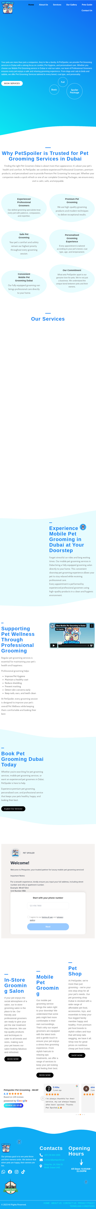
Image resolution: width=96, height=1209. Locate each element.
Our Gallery (71, 5)
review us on (12, 1105)
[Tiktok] (23, 1172)
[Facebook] (10, 1172)
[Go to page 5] (84, 1114)
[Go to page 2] (78, 1114)
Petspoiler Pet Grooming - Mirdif (21, 1090)
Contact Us (87, 10)
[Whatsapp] (3, 1172)
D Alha (56, 1087)
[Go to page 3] (80, 1114)
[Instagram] (16, 1172)
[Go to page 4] (82, 1114)
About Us (43, 5)
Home (31, 5)
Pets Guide (87, 5)
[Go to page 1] (76, 1114)
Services (57, 5)
